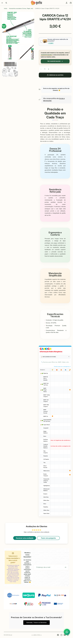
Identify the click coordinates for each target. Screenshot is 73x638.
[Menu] (2, 3)
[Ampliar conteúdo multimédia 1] (18, 28)
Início (5, 8)
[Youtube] (65, 635)
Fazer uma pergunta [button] (48, 538)
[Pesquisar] (6, 3)
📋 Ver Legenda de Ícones (48, 356)
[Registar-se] (65, 567)
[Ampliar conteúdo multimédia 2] (10, 52)
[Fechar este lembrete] (69, 52)
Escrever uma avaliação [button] (24, 538)
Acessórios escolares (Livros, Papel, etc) (21, 8)
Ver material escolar (54, 61)
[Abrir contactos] (67, 632)
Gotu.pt (10, 635)
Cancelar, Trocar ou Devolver (36, 622)
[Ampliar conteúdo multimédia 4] (10, 69)
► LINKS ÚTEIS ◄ (36, 635)
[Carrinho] (71, 3)
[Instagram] (61, 635)
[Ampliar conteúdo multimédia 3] (26, 52)
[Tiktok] (68, 635)
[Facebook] (58, 635)
